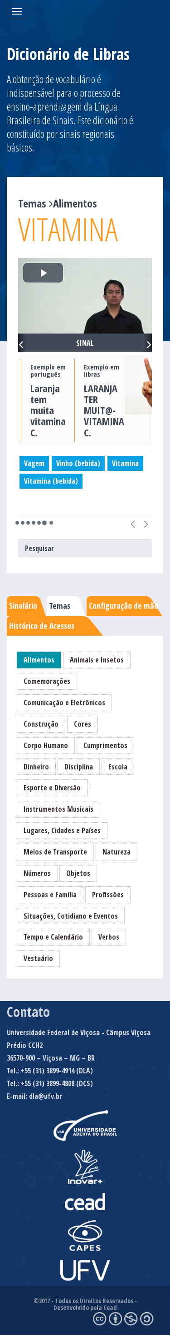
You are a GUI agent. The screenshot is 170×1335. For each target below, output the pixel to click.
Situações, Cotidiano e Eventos (71, 916)
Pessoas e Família (50, 895)
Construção (41, 724)
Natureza (116, 852)
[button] (22, 343)
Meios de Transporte (55, 852)
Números (37, 873)
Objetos (78, 873)
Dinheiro (36, 767)
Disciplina (78, 767)
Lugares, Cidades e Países (62, 830)
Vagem (34, 463)
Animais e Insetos (97, 660)
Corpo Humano (46, 745)
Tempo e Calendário (53, 937)
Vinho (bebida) (78, 463)
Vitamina (125, 463)
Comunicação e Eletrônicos (64, 703)
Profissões (108, 895)
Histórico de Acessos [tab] (41, 625)
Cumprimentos (105, 745)
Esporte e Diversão (52, 788)
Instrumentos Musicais (58, 809)
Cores (82, 724)
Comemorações (47, 681)
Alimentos (39, 660)
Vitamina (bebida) (51, 481)
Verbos (108, 937)
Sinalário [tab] (23, 605)
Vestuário (38, 958)
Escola (117, 767)
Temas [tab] (59, 605)
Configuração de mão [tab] (123, 605)
